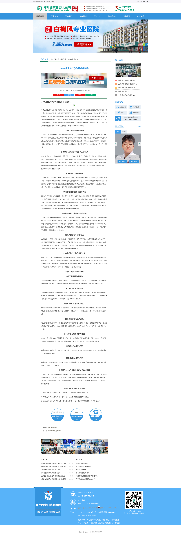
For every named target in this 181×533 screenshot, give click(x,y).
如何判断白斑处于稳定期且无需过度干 (53, 463)
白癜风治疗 (72, 59)
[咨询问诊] (74, 74)
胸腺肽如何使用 (81, 469)
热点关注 (112, 16)
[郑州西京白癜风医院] (85, 5)
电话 (69, 95)
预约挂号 (136, 107)
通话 (123, 112)
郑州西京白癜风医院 (58, 59)
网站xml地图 (91, 515)
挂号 (79, 95)
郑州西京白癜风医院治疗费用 (50, 469)
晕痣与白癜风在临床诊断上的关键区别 (53, 479)
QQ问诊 (90, 95)
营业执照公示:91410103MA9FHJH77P (90, 532)
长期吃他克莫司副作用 (83, 466)
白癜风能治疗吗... (124, 91)
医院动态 (97, 16)
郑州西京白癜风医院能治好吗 (50, 473)
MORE (139, 126)
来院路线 (140, 16)
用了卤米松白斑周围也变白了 (85, 479)
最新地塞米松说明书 (82, 473)
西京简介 (54, 16)
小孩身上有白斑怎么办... (126, 95)
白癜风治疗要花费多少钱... (127, 80)
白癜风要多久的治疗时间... (127, 88)
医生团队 (69, 16)
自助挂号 (126, 16)
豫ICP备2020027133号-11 (88, 508)
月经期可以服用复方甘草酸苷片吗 (87, 476)
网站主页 (139, 1)
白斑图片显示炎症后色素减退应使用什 (53, 476)
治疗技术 (83, 16)
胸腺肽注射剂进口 (82, 463)
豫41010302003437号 (108, 508)
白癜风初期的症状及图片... (127, 84)
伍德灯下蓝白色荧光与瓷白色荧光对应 (53, 466)
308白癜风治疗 (52, 427)
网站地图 (145, 1)
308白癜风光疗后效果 (54, 431)
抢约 (58, 95)
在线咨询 (123, 107)
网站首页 (40, 16)
